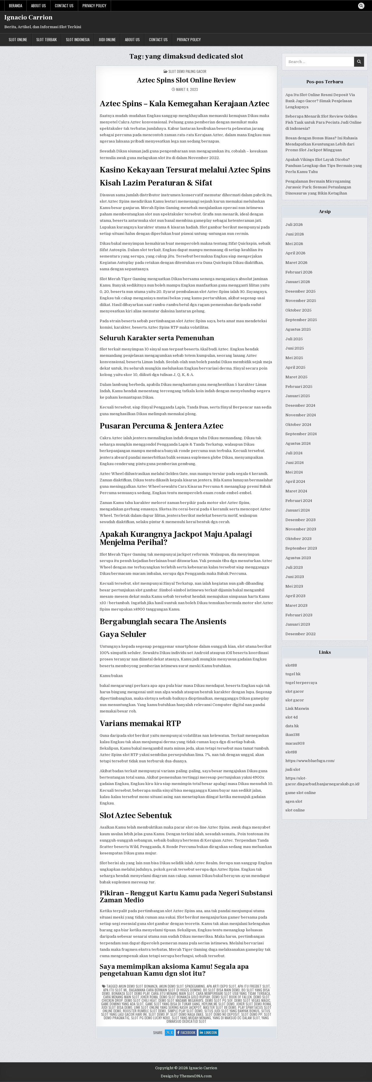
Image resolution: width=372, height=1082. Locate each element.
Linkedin (211, 1033)
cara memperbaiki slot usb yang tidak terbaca (233, 993)
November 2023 (300, 529)
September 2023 (301, 548)
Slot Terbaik (46, 39)
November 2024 (300, 415)
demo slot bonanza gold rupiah (185, 996)
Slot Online (18, 39)
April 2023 (295, 596)
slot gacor (294, 691)
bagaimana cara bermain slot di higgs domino (165, 989)
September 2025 (301, 320)
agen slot (293, 801)
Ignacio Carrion (28, 17)
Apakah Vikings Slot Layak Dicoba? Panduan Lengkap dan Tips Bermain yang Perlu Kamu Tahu (323, 165)
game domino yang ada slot (122, 1003)
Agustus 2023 (298, 558)
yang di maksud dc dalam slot (236, 1017)
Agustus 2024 (298, 443)
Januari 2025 (297, 396)
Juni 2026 (294, 234)
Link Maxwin (297, 708)
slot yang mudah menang (191, 1017)
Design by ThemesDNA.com (186, 1076)
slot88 (291, 665)
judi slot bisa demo (116, 1007)
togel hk (293, 674)
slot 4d (291, 717)
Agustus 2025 (298, 329)
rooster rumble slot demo (144, 1010)
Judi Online (107, 39)
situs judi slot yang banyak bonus (232, 1010)
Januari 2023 (297, 624)
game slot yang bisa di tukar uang (172, 1003)
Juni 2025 (294, 348)
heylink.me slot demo (218, 1003)
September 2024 (301, 434)
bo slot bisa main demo (221, 989)
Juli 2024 (294, 453)
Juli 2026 (294, 224)
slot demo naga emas (186, 1014)
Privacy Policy (94, 5)
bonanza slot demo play (130, 993)
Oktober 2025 (298, 310)
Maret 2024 (296, 491)
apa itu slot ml (115, 989)
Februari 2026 (298, 272)
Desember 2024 (300, 405)
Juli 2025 (294, 339)
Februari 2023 (298, 615)
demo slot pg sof (219, 1000)
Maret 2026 (296, 262)
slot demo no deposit (222, 1014)
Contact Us (64, 5)
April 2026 (295, 253)
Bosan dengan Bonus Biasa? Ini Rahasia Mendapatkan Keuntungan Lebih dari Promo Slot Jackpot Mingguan (321, 144)
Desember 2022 (300, 634)
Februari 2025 (298, 386)
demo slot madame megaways (180, 1000)
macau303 (295, 743)
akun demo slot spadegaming (182, 986)
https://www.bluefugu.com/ (310, 761)
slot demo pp (251, 1014)
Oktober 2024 (298, 424)
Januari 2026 (297, 282)
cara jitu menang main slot (172, 993)
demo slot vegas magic (252, 1000)
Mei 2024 (294, 472)
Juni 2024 (294, 462)
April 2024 (295, 481)
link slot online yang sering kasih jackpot (167, 1007)
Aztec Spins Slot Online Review (186, 80)
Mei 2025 (294, 358)
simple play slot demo (185, 1010)
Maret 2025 (296, 377)
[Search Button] (361, 6)
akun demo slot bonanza (138, 986)
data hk (292, 726)
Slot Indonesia (78, 39)
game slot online (300, 793)
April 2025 (295, 367)
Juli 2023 (294, 567)
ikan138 (292, 734)
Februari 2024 (298, 500)
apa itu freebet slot (254, 986)
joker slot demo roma (253, 1003)
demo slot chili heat (140, 1000)
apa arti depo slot (221, 986)
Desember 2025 (300, 291)
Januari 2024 (297, 510)
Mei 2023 (294, 586)
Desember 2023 (300, 520)
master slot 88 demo (219, 1007)
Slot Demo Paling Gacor (187, 71)
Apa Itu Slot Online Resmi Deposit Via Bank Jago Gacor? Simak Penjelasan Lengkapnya (320, 101)
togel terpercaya (301, 682)
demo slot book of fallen (232, 996)
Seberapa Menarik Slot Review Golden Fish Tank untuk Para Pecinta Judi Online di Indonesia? (323, 122)
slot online (295, 810)
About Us (38, 5)
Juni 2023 (294, 577)
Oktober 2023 (298, 539)
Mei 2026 (294, 244)
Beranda (15, 5)
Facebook (189, 1033)
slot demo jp (159, 1014)
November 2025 (300, 300)
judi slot (292, 769)
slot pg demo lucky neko (150, 1017)
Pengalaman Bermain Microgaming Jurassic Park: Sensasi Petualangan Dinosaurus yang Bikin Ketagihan (318, 187)
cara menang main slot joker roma (130, 996)
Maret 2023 (296, 605)
